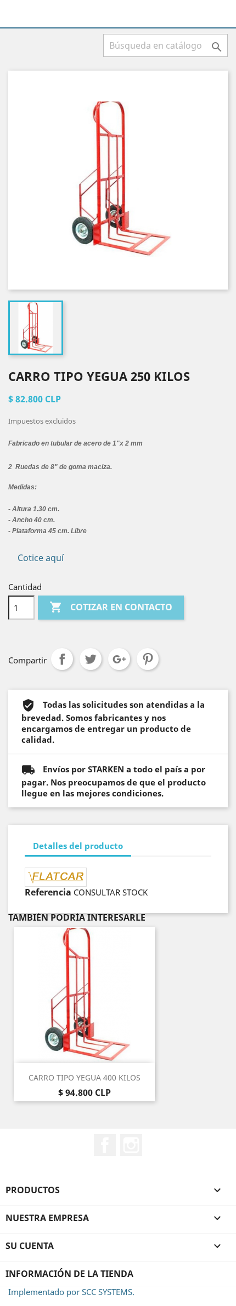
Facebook (105, 1145)
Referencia (48, 892)
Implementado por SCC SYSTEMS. (71, 1291)
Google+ (119, 659)
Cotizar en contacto (110, 607)
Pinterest (148, 659)
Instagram (131, 1145)
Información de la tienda (69, 1274)
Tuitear (91, 659)
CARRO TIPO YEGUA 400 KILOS (85, 1077)
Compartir (62, 659)
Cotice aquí (41, 558)
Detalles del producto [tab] (78, 845)
